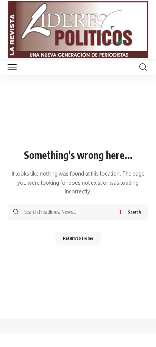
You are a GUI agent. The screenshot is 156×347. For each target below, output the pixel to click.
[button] (14, 67)
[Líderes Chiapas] (78, 29)
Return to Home (78, 238)
